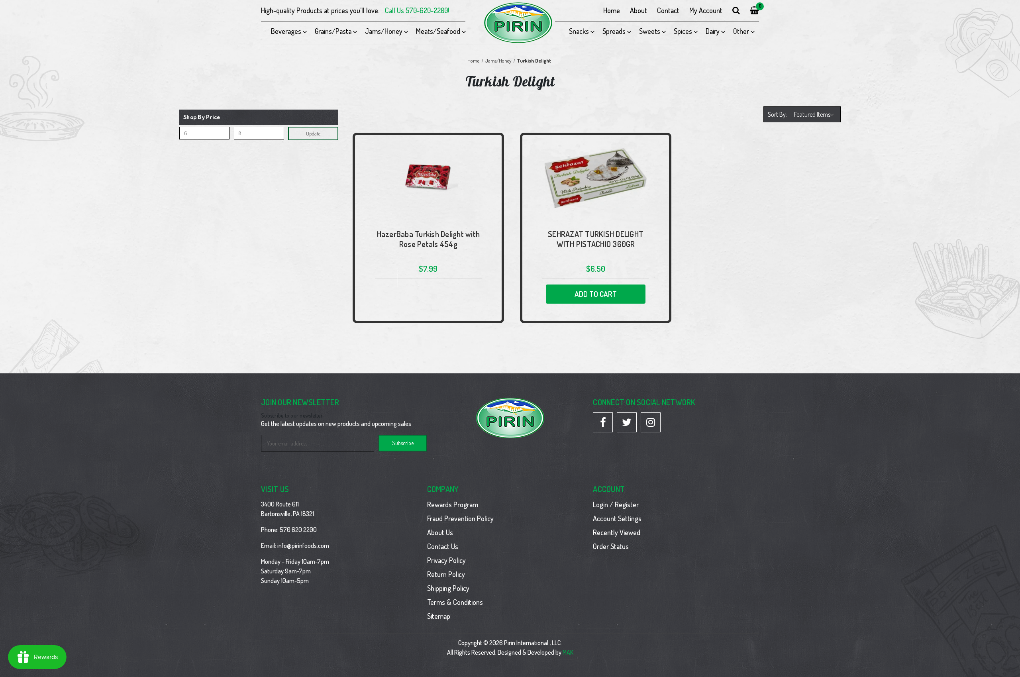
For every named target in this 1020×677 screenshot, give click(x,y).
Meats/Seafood (438, 31)
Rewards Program (452, 504)
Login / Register (616, 504)
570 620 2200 (298, 530)
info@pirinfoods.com (303, 545)
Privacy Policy (446, 560)
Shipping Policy (448, 588)
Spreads (614, 31)
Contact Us (442, 546)
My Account (705, 10)
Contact (668, 10)
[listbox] (815, 114)
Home (611, 10)
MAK (568, 652)
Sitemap (438, 616)
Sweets (649, 31)
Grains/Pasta (333, 31)
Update (313, 133)
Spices (683, 31)
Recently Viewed (616, 532)
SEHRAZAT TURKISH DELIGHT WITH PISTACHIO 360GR (595, 239)
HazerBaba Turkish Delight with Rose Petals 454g (428, 239)
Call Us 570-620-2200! (417, 10)
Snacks (579, 31)
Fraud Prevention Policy (460, 518)
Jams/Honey (383, 31)
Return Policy (446, 574)
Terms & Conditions (455, 602)
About (638, 10)
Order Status (611, 546)
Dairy (713, 31)
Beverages (286, 31)
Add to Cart (596, 294)
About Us (440, 532)
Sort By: (777, 114)
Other (741, 31)
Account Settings (617, 518)
